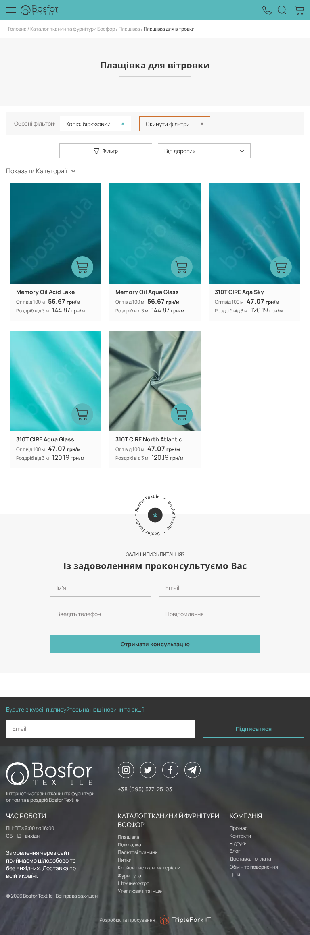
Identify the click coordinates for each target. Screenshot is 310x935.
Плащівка (129, 28)
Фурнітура (129, 875)
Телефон (58, 601)
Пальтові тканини (138, 852)
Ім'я (53, 575)
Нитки (125, 859)
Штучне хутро (133, 883)
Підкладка (129, 844)
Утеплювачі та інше (140, 890)
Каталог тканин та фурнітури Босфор (72, 28)
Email (164, 575)
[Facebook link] (170, 770)
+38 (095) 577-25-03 (145, 789)
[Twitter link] (148, 770)
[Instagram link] (126, 770)
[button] (204, 150)
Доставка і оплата (250, 858)
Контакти (240, 835)
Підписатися (254, 728)
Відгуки (238, 843)
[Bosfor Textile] (39, 10)
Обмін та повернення (254, 866)
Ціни (235, 874)
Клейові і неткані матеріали (149, 867)
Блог (235, 851)
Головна (17, 28)
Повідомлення (173, 601)
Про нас (239, 828)
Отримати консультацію (155, 644)
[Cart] (299, 10)
